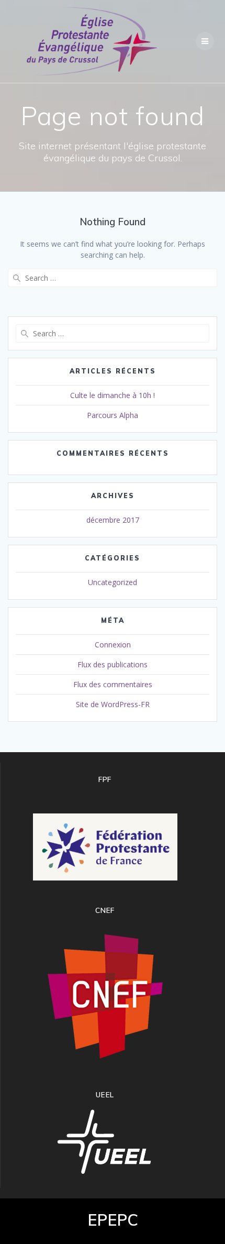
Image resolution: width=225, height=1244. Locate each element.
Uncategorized (112, 582)
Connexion (113, 644)
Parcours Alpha (112, 415)
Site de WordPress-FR (113, 704)
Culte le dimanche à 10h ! (112, 395)
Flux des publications (112, 664)
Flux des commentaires (112, 684)
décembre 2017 (112, 520)
